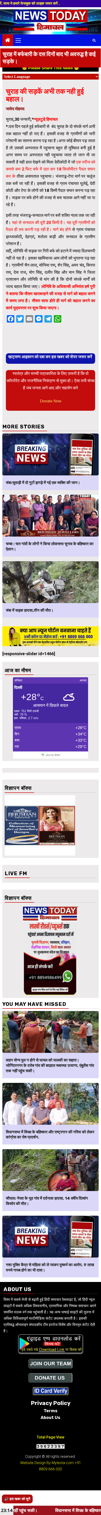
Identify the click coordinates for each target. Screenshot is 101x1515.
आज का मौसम (53, 755)
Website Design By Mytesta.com (47, 1463)
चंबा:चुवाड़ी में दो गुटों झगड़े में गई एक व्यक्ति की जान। (43, 482)
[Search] (94, 40)
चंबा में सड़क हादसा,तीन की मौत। (29, 610)
